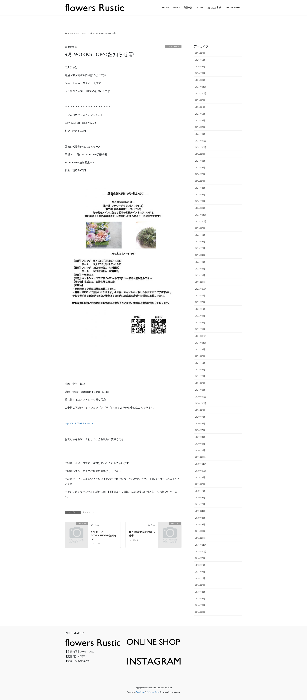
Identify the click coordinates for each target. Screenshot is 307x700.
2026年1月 (200, 80)
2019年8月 (200, 484)
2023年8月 (200, 235)
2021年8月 (200, 356)
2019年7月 (200, 491)
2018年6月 (200, 578)
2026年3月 (200, 66)
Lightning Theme (153, 692)
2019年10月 (200, 471)
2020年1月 (200, 450)
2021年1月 (200, 390)
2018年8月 (200, 565)
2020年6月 (200, 423)
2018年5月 (200, 585)
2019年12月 (200, 457)
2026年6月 (200, 53)
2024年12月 (200, 141)
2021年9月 (200, 349)
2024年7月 (200, 167)
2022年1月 (200, 329)
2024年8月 (200, 161)
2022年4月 (200, 322)
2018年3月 (200, 598)
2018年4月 (200, 592)
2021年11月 (200, 343)
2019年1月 (200, 531)
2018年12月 (200, 538)
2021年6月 (200, 363)
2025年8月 (200, 100)
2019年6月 (200, 497)
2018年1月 (200, 612)
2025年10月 (200, 93)
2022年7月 (200, 309)
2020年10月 (200, 403)
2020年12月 (200, 397)
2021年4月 (200, 369)
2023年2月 (200, 269)
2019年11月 (200, 464)
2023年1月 (200, 275)
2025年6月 (200, 114)
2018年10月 (200, 551)
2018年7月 (200, 572)
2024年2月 (200, 201)
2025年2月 (200, 127)
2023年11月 (200, 215)
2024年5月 (200, 181)
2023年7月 (200, 241)
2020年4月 (200, 437)
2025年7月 (200, 107)
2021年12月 (200, 336)
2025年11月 (200, 87)
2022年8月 (200, 302)
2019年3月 (200, 518)
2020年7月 (200, 417)
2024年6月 (200, 174)
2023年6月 (200, 248)
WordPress (140, 692)
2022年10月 (200, 289)
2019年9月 (200, 477)
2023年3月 (200, 262)
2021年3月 (200, 376)
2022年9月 (200, 295)
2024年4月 (200, 188)
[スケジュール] (76, 528)
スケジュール (173, 46)
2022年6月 (200, 316)
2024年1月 (200, 208)
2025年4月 (200, 120)
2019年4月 (200, 511)
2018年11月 (200, 545)
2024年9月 (200, 154)
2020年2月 (200, 444)
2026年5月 (200, 60)
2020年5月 (200, 430)
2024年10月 (200, 147)
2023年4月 (200, 255)
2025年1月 (200, 134)
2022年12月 (200, 282)
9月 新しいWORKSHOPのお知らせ (104, 535)
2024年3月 (200, 194)
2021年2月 (200, 383)
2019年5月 (200, 504)
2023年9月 (200, 228)
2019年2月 (200, 524)
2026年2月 (200, 73)
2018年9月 (200, 558)
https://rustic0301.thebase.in (79, 423)
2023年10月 (200, 221)
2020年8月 (200, 410)
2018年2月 (200, 605)
